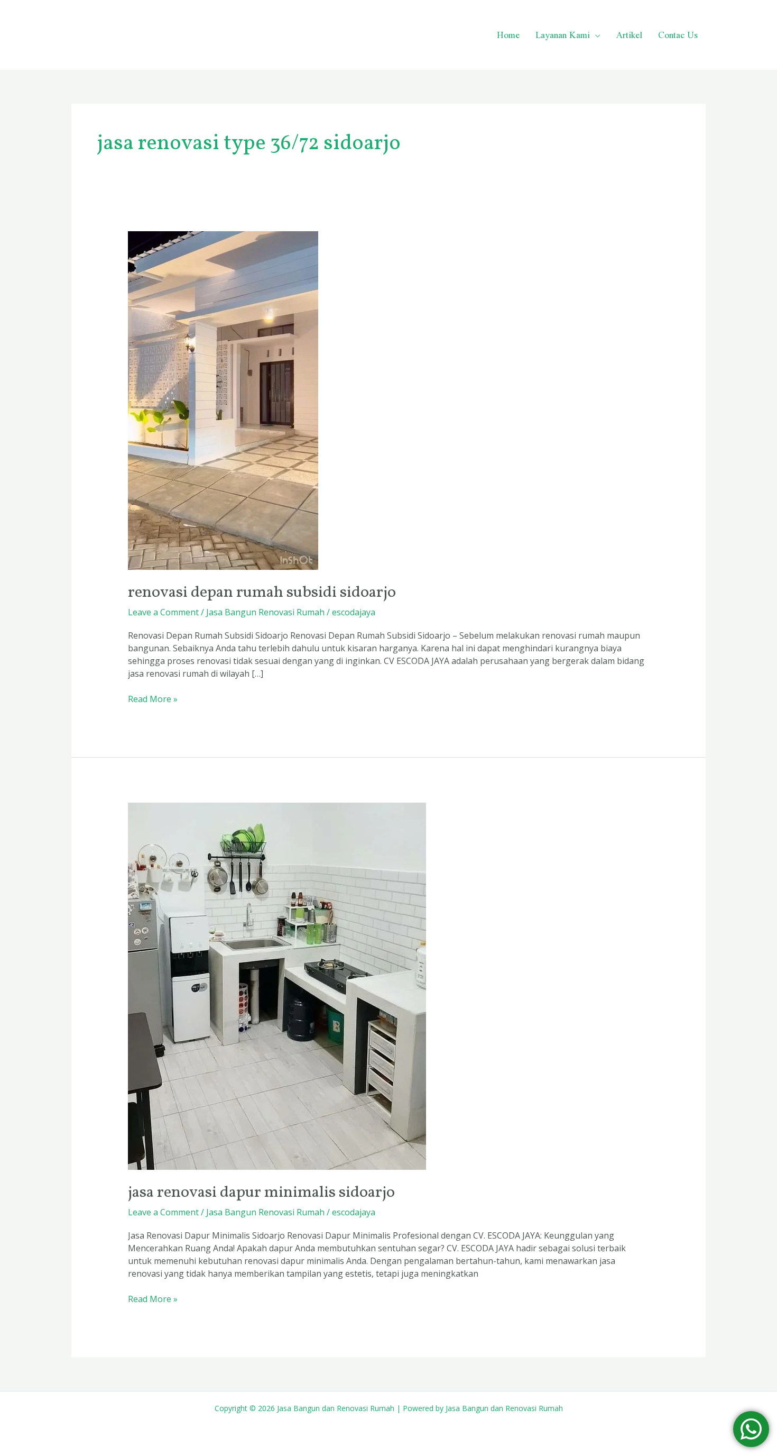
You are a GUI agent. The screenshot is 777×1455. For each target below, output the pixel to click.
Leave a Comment (163, 612)
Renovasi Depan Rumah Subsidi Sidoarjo (262, 592)
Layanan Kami (562, 34)
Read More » (153, 699)
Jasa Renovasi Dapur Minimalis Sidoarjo (261, 1192)
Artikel (629, 34)
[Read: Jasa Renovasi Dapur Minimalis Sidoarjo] (277, 986)
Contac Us (678, 34)
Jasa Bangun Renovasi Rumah (265, 612)
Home (508, 34)
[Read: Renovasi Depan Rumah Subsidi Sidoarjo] (223, 400)
